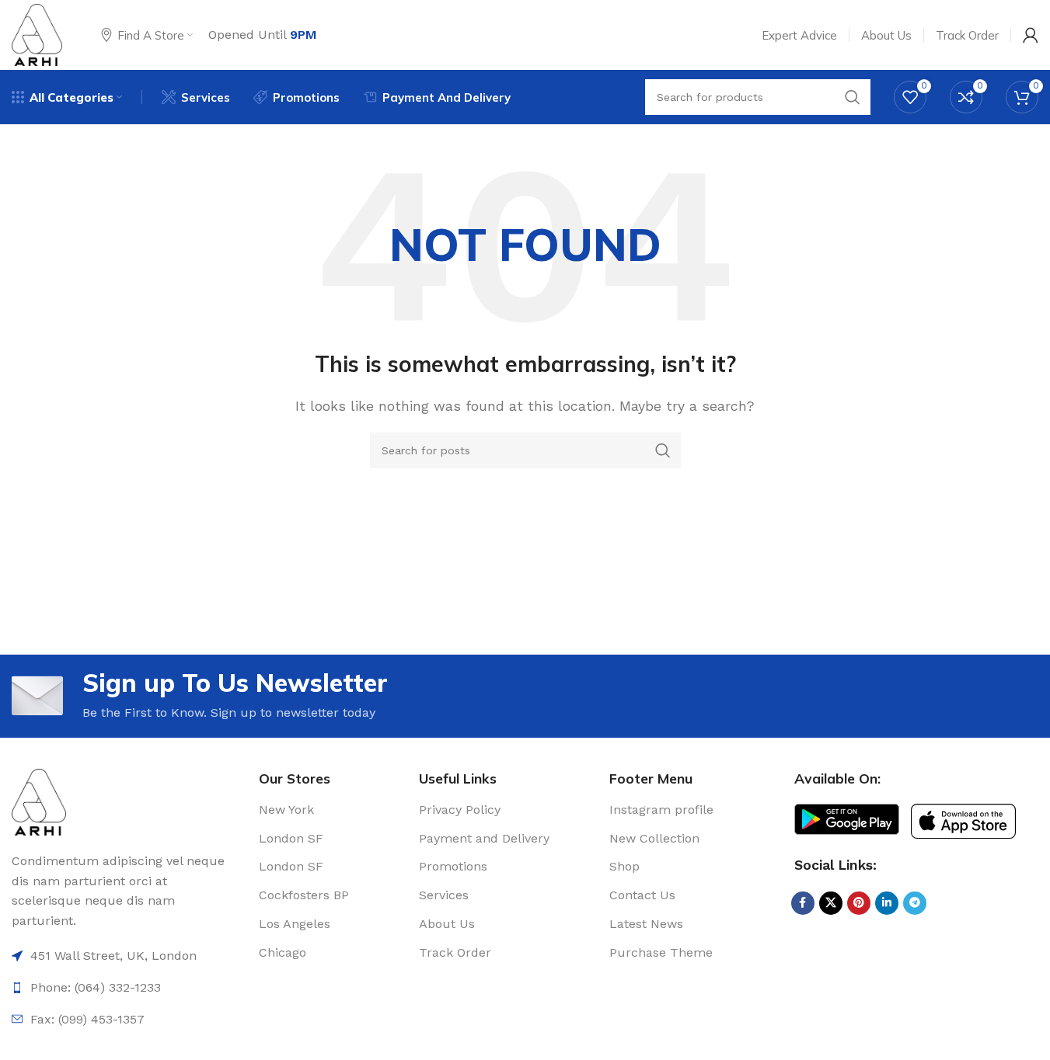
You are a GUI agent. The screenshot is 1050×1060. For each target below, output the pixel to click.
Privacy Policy (460, 809)
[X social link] (830, 903)
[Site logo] (37, 33)
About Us (447, 923)
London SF (291, 838)
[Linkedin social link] (886, 903)
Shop (624, 866)
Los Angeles (294, 923)
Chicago (282, 952)
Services (444, 895)
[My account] (1030, 34)
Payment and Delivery (484, 838)
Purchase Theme (661, 952)
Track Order (455, 952)
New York (286, 809)
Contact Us (642, 895)
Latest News (646, 923)
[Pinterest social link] (858, 903)
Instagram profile (661, 809)
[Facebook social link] (803, 903)
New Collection (654, 838)
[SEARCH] (663, 450)
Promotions (453, 866)
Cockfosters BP (304, 895)
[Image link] (39, 801)
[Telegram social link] (914, 903)
